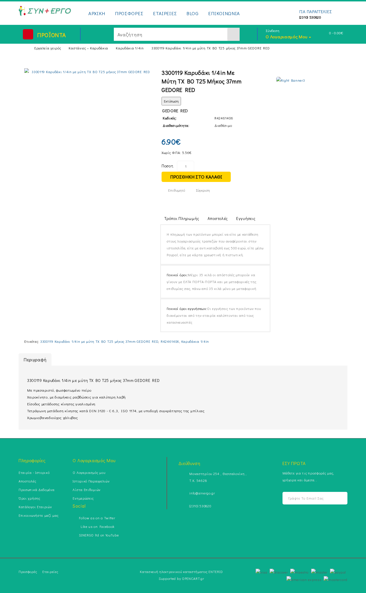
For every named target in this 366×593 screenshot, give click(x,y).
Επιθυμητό (176, 190)
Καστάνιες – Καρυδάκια (88, 48)
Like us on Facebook (97, 526)
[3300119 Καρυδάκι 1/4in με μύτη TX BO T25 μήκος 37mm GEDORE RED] (88, 71)
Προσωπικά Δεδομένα (37, 489)
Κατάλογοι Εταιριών (35, 506)
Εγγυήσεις (245, 218)
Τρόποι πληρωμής (181, 218)
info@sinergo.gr (202, 493)
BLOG (192, 13)
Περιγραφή (35, 359)
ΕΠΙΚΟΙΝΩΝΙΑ (224, 13)
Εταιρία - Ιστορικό (34, 472)
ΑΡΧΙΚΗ (96, 13)
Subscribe (338, 498)
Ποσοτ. (168, 166)
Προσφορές (28, 571)
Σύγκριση (203, 190)
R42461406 (170, 341)
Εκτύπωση (171, 101)
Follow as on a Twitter (97, 518)
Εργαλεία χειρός (47, 48)
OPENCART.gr (193, 578)
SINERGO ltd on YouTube (99, 535)
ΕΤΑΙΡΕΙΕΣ (165, 13)
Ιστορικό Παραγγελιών (91, 481)
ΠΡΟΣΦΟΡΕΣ (129, 13)
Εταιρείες (50, 571)
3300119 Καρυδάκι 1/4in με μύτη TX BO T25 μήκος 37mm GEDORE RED (211, 48)
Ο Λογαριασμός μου (89, 472)
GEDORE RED (175, 110)
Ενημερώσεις (83, 498)
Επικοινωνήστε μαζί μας (38, 515)
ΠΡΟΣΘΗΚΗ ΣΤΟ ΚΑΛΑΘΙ (196, 176)
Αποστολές (218, 218)
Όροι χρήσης (29, 498)
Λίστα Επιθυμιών (87, 489)
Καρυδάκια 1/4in (130, 48)
